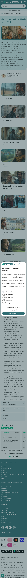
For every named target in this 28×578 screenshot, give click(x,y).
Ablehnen (13, 310)
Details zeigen (6, 303)
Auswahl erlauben (12, 307)
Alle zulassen (13, 313)
